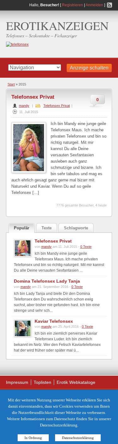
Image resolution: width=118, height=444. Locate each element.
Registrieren (72, 5)
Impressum (17, 382)
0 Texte (86, 246)
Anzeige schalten (89, 68)
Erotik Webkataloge (76, 382)
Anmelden (94, 5)
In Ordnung (33, 438)
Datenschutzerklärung (78, 438)
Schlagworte (76, 228)
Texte (47, 228)
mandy (24, 105)
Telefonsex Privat (32, 97)
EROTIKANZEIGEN (57, 26)
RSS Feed (109, 5)
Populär (21, 228)
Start (11, 84)
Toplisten (42, 382)
